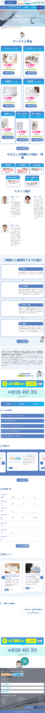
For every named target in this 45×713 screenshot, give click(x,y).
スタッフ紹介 (41, 701)
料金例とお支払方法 (21, 148)
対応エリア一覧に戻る (23, 545)
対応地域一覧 (36, 404)
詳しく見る (21, 341)
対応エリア (19, 7)
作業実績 (26, 7)
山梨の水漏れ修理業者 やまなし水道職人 (7, 27)
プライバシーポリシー (22, 704)
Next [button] (42, 462)
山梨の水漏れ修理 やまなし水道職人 (9, 695)
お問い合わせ (10, 2)
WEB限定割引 (41, 702)
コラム (40, 699)
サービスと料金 (12, 6)
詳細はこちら (8, 72)
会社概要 (33, 7)
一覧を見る (21, 480)
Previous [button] (2, 462)
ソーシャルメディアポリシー (23, 702)
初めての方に (40, 7)
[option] (22, 461)
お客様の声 (21, 404)
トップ (4, 7)
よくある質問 (7, 404)
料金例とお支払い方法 (22, 699)
